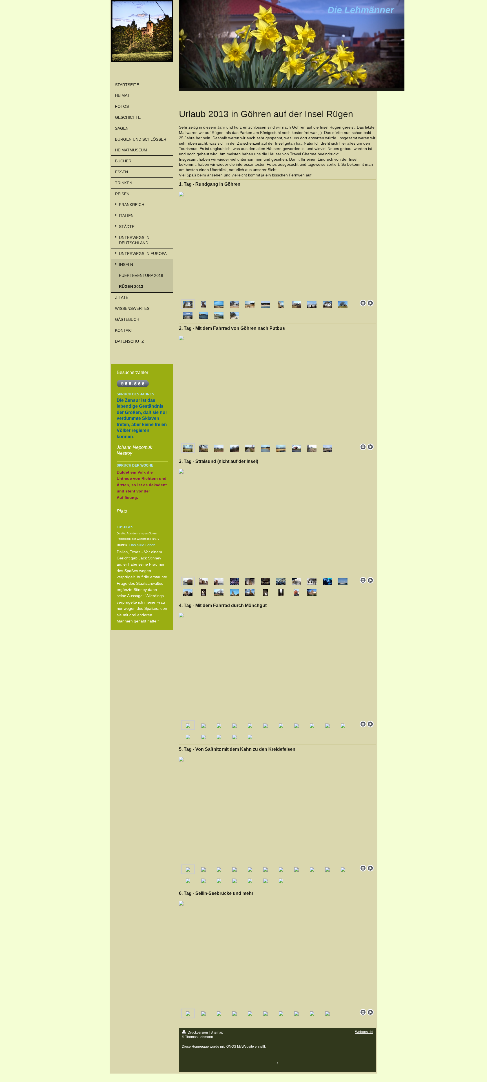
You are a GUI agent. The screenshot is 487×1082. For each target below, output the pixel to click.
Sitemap (217, 1032)
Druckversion (198, 1032)
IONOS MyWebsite (239, 1047)
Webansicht (364, 1032)
